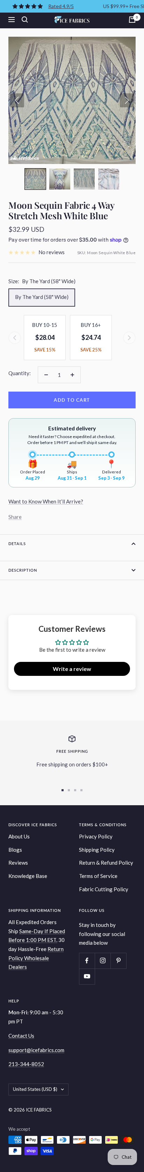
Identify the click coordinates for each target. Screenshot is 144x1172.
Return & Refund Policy (106, 862)
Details (17, 543)
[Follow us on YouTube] (87, 976)
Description (22, 570)
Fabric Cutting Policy (103, 889)
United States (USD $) (35, 1089)
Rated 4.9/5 (61, 6)
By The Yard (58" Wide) (42, 297)
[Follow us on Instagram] (102, 961)
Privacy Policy (96, 836)
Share (15, 517)
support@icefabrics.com (36, 1050)
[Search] (25, 19)
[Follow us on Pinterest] (118, 961)
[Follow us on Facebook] (87, 961)
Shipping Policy (97, 849)
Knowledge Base (27, 876)
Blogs (15, 849)
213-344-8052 (26, 1064)
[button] (35, 179)
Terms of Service (98, 876)
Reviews (18, 862)
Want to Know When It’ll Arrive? (45, 501)
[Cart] (132, 19)
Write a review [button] (72, 668)
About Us (19, 836)
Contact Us (21, 1035)
